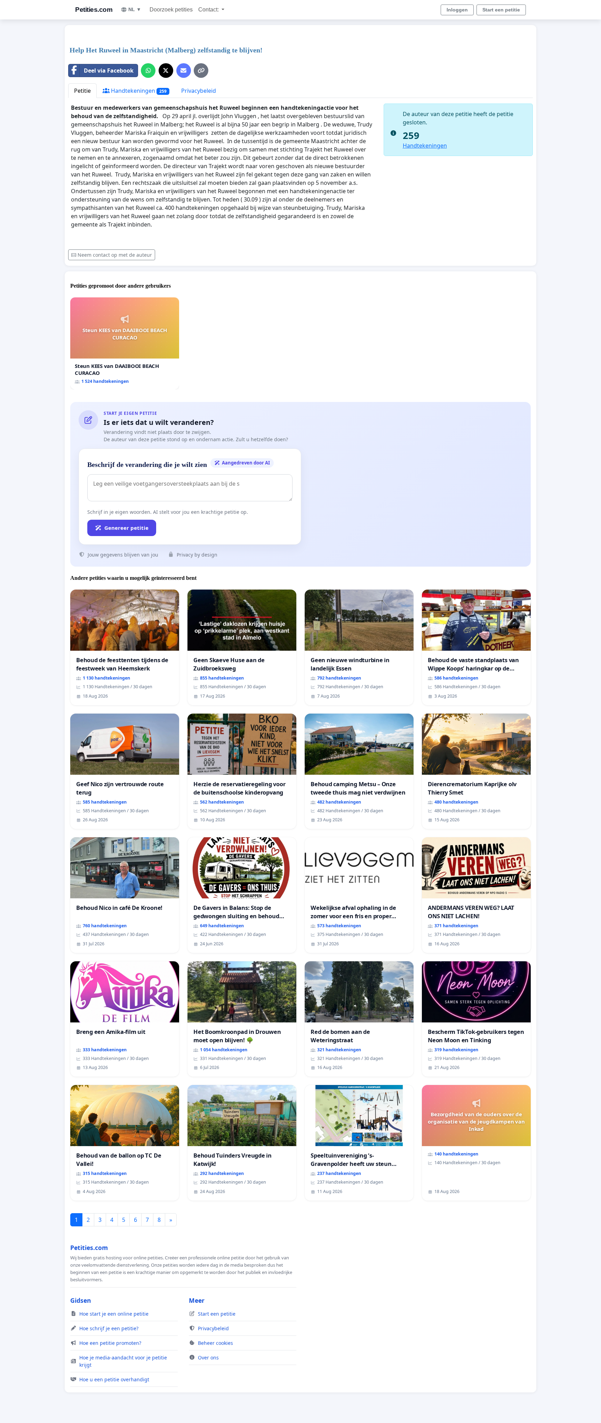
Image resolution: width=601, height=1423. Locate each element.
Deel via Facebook (109, 70)
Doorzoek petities (171, 10)
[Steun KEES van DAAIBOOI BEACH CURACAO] (124, 343)
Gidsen (80, 1300)
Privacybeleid (198, 90)
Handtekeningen (138, 90)
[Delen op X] (166, 70)
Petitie (82, 90)
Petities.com (93, 9)
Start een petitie (501, 10)
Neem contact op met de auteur (115, 255)
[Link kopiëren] (201, 70)
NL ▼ (134, 9)
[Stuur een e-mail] (183, 70)
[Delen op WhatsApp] (148, 70)
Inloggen (457, 10)
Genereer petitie (126, 527)
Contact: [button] (209, 10)
